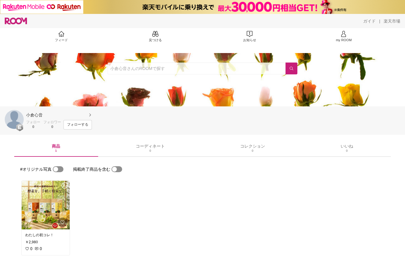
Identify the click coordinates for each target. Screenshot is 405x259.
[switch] (58, 169)
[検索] (291, 68)
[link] (46, 205)
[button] (14, 119)
